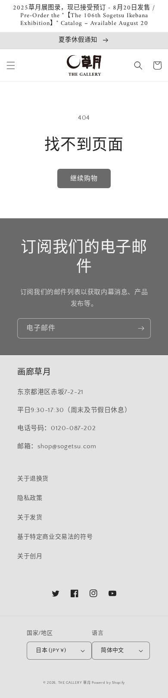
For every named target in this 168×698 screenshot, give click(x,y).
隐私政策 (29, 498)
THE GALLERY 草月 (74, 683)
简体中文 (112, 650)
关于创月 (29, 556)
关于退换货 (33, 478)
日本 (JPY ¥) (51, 650)
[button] (10, 65)
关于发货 (29, 517)
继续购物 (84, 178)
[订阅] (140, 328)
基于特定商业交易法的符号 (55, 537)
